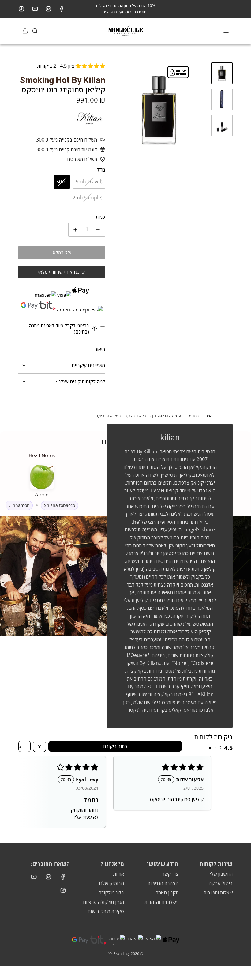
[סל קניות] (25, 31)
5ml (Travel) (89, 181)
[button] (116, 110)
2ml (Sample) (88, 197)
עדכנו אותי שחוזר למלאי (61, 272)
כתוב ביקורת (115, 746)
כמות (100, 216)
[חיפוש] (35, 31)
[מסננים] (39, 746)
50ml (62, 181)
